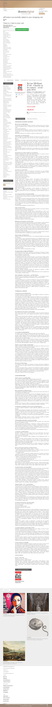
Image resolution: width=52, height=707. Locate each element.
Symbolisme (5, 62)
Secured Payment (6, 680)
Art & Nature (5, 165)
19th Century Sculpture (7, 68)
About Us (5, 676)
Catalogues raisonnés (7, 106)
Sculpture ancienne (6, 66)
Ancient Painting (6, 40)
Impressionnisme (6, 56)
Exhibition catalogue (7, 37)
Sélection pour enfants (7, 76)
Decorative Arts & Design (7, 158)
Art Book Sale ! (6, 688)
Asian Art (5, 172)
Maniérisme (5, 46)
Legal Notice (5, 696)
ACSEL (4, 177)
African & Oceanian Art (7, 171)
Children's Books (6, 102)
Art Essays (5, 107)
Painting (4, 38)
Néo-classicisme (6, 50)
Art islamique (5, 170)
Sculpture (5, 64)
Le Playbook (5, 692)
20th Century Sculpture (7, 65)
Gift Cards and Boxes (7, 77)
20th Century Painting (7, 63)
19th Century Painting (7, 54)
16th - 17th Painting (6, 42)
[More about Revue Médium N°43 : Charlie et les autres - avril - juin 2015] (18, 575)
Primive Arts (5, 173)
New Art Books (6, 32)
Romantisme (5, 61)
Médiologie (17, 80)
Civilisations (5, 166)
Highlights (5, 90)
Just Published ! (6, 687)
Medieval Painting (6, 41)
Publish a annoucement (7, 685)
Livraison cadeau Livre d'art (8, 74)
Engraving (5, 154)
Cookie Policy (6, 701)
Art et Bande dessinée (7, 73)
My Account (5, 0)
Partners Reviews (10, 80)
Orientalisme (5, 60)
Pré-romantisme (6, 52)
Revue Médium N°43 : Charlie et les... (19, 582)
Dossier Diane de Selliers (7, 163)
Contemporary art (6, 157)
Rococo (4, 53)
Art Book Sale (5, 36)
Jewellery (5, 72)
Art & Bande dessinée (7, 155)
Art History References (7, 109)
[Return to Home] (4, 80)
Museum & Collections (7, 105)
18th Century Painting (7, 48)
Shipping (5, 678)
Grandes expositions (7, 34)
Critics (4, 161)
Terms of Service (6, 697)
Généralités (5, 45)
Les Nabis (5, 57)
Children (4, 70)
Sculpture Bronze (6, 69)
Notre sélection (6, 33)
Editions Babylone (38, 91)
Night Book (5, 690)
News (4, 7)
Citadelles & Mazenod (7, 164)
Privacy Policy (6, 699)
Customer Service (6, 681)
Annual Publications (6, 110)
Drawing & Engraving (7, 146)
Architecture (5, 139)
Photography (5, 156)
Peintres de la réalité (7, 47)
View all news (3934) (7, 591)
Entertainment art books (7, 162)
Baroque (4, 44)
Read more (13, 616)
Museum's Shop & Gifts (7, 71)
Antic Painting (5, 39)
